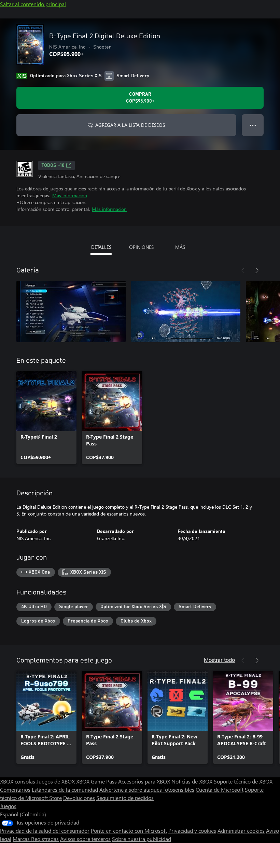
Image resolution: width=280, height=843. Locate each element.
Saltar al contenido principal (33, 4)
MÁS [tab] (180, 247)
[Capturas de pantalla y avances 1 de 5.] (71, 311)
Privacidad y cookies (192, 830)
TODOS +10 (53, 165)
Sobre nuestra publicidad (141, 838)
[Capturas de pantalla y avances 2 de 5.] (185, 311)
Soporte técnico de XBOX (243, 781)
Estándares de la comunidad (65, 789)
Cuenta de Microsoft (219, 789)
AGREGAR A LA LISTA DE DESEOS (130, 125)
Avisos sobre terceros (85, 838)
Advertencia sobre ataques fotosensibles (146, 789)
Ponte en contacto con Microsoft (129, 830)
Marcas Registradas (36, 838)
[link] (46, 417)
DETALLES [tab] (101, 247)
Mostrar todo (219, 659)
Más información (69, 195)
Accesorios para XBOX (144, 781)
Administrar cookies (241, 830)
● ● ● (253, 125)
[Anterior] (243, 270)
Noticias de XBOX (192, 781)
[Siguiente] (257, 270)
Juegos (8, 805)
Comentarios (15, 789)
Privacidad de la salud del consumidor (44, 830)
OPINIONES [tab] (141, 247)
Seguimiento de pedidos (125, 797)
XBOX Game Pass (96, 781)
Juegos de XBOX (56, 781)
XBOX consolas (17, 781)
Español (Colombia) (23, 814)
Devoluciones (79, 797)
